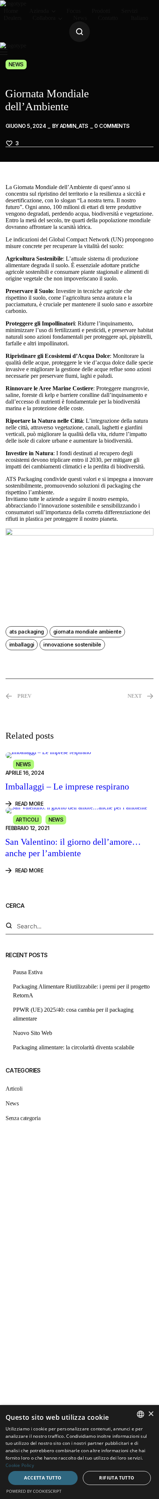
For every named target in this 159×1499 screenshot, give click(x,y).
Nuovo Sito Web (32, 1033)
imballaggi (21, 644)
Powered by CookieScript (33, 1491)
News (16, 64)
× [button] (150, 1414)
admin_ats (74, 126)
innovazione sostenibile (72, 644)
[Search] (9, 926)
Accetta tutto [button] (42, 1478)
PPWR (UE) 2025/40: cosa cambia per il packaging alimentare (73, 1014)
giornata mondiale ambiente (87, 631)
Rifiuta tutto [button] (116, 1478)
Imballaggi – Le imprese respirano (67, 786)
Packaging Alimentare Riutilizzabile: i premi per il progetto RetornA (81, 990)
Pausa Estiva (28, 972)
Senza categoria (23, 1118)
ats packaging (26, 631)
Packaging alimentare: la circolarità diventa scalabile (73, 1047)
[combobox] (140, 1414)
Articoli (27, 819)
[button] (79, 31)
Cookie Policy (20, 1465)
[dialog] (79, 1452)
